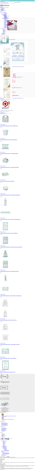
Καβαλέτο (5, 22)
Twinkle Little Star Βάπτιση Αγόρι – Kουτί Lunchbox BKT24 (9, 125)
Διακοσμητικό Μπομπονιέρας (7, 20)
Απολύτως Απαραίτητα (3, 464)
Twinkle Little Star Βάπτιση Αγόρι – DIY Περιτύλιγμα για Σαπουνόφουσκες (10, 295)
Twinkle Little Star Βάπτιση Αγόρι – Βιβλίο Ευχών (7, 181)
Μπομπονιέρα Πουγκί (6, 24)
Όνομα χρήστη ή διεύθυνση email (4, 3)
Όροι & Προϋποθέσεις (4, 428)
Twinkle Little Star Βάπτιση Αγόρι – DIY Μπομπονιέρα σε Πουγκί (9, 271)
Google (3, 9)
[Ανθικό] (5, 412)
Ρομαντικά (4, 444)
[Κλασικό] (4, 401)
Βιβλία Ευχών (5, 19)
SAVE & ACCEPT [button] (2, 469)
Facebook (1, 9)
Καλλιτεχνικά (5, 13)
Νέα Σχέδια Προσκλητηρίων (6, 453)
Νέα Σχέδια (4, 31)
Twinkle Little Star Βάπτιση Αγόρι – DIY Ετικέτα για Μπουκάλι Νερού (10, 219)
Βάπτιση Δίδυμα (5, 15)
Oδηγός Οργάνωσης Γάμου (5, 423)
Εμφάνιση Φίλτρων (2, 112)
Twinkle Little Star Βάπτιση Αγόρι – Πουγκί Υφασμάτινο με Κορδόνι (10, 344)
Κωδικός (1, 4)
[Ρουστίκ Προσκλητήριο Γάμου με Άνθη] (7, 87)
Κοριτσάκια (5, 17)
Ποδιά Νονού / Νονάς (6, 25)
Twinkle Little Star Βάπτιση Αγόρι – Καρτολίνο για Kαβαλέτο (9, 233)
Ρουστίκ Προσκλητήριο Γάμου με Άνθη (16, 87)
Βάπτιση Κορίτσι (5, 447)
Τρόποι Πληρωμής (4, 429)
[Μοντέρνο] (5, 395)
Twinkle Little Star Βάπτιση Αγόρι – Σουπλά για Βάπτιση (8, 358)
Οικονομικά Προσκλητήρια (5, 425)
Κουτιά (5, 23)
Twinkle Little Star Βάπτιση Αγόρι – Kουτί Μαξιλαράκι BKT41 (9, 153)
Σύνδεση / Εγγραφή (4, 455)
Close (1, 11)
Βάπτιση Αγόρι (4, 14)
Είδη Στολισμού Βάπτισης (6, 18)
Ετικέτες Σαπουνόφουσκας (7, 21)
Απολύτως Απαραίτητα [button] (2, 463)
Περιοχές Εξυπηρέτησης (4, 424)
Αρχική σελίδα (2, 110)
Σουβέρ (5, 26)
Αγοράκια (5, 16)
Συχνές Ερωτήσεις (4, 430)
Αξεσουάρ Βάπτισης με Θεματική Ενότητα (9, 39)
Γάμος (2, 28)
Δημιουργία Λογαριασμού (5, 2)
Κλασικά (4, 30)
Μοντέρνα (4, 443)
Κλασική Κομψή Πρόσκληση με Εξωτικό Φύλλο (17, 66)
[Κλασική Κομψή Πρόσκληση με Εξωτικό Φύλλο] (7, 66)
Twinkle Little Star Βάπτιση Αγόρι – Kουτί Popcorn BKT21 (8, 139)
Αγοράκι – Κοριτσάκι (6, 450)
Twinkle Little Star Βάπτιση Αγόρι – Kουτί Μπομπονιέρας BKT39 (9, 167)
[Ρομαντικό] (4, 384)
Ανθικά (4, 441)
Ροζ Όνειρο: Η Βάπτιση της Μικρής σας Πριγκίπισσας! (8, 419)
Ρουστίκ (4, 33)
